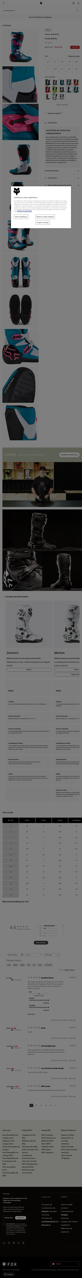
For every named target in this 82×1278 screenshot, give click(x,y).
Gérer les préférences (21, 216)
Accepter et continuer (43, 222)
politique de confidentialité (24, 211)
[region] (41, 207)
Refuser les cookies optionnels (45, 216)
